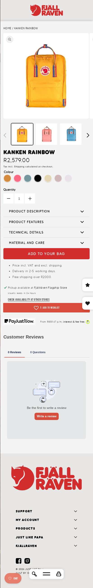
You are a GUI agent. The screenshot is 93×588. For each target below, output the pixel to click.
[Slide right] (88, 135)
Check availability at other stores (28, 299)
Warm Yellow (7, 178)
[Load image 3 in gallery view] (71, 134)
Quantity (9, 189)
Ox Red (58, 178)
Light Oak (48, 178)
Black (38, 178)
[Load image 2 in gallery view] (46, 134)
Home (7, 28)
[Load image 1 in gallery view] (22, 134)
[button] (59, 574)
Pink (17, 178)
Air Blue (28, 178)
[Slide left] (5, 135)
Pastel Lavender (68, 178)
